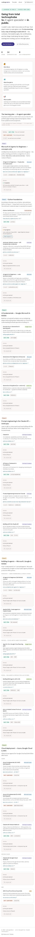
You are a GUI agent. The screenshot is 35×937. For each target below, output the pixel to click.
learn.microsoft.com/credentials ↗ (11, 619)
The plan (14, 2)
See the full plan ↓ (8, 44)
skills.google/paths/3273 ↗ (9, 653)
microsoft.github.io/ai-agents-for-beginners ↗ (14, 587)
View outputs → (8, 236)
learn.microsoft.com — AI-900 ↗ (11, 802)
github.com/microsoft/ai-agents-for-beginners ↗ (15, 284)
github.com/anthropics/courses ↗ (11, 252)
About (20, 2)
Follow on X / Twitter (8, 934)
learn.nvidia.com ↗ (7, 392)
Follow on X (29, 2)
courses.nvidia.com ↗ (8, 687)
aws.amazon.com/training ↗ (10, 897)
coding (5, 2)
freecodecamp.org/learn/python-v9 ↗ (12, 218)
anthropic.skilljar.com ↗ (9, 441)
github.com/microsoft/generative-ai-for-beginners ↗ (16, 363)
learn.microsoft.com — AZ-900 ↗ (11, 772)
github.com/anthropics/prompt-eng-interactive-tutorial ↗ (17, 501)
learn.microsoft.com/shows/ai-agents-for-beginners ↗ (16, 171)
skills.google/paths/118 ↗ (9, 334)
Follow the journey (23, 44)
